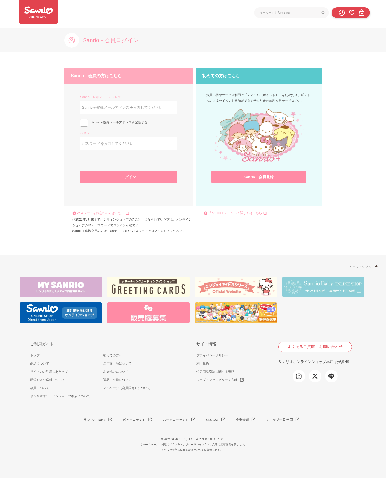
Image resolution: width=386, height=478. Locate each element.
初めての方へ (112, 355)
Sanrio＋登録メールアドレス (100, 97)
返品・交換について (117, 380)
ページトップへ (360, 267)
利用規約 (202, 363)
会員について (39, 388)
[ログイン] (342, 12)
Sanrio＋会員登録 (259, 177)
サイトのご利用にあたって (49, 372)
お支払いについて (115, 372)
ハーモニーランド (176, 419)
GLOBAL (212, 419)
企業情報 (242, 419)
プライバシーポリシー (212, 355)
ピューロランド (134, 419)
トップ (35, 355)
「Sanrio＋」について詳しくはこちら (235, 213)
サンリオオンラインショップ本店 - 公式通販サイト (38, 12)
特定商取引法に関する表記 (215, 372)
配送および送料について (47, 380)
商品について (39, 363)
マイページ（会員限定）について (126, 388)
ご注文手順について (117, 363)
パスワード (88, 133)
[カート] (362, 12)
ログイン (128, 177)
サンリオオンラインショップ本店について (60, 396)
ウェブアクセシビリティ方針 (216, 380)
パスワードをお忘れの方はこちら (100, 213)
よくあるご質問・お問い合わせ (315, 346)
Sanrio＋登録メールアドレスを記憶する (119, 122)
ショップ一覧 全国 (279, 419)
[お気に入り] (352, 12)
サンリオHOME (95, 419)
